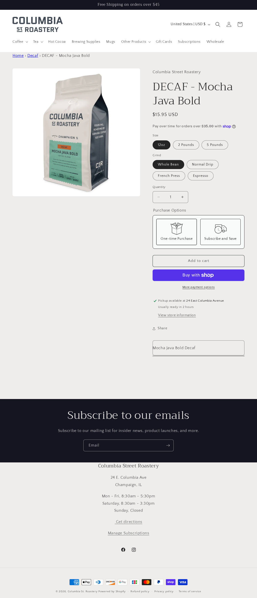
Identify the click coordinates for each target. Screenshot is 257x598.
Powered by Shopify (112, 591)
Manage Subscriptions (128, 533)
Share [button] (162, 328)
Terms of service (190, 591)
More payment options (198, 287)
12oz (161, 145)
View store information (177, 315)
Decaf (32, 55)
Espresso (200, 176)
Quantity (159, 187)
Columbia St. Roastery (83, 591)
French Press (169, 176)
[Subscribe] (167, 445)
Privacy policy (164, 591)
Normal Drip (202, 165)
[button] (20, 41)
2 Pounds (186, 145)
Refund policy (140, 591)
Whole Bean (168, 165)
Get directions (128, 522)
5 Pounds (215, 145)
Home (18, 55)
